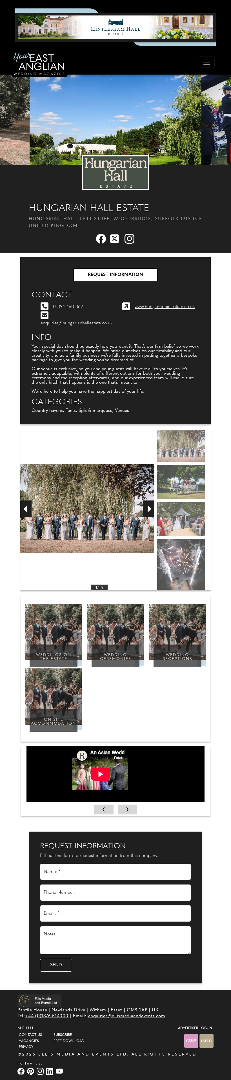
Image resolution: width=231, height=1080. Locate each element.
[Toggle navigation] (207, 62)
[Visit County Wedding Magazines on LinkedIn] (50, 1071)
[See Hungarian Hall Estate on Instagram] (130, 238)
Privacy (26, 1047)
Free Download (69, 1041)
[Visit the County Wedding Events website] (191, 1041)
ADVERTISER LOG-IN (195, 1028)
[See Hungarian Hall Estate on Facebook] (101, 238)
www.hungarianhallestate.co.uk (165, 307)
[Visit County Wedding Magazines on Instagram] (41, 1071)
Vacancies (29, 1041)
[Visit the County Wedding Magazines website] (206, 1041)
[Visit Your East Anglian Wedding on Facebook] (21, 1071)
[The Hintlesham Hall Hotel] (115, 27)
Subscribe (63, 1035)
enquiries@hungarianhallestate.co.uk (77, 323)
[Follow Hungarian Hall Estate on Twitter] (116, 238)
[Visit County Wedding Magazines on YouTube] (60, 1071)
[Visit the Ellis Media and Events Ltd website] (39, 1001)
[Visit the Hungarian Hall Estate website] (115, 172)
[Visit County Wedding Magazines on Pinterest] (31, 1071)
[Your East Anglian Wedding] (39, 64)
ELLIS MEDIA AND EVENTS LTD (82, 1054)
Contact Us (30, 1035)
